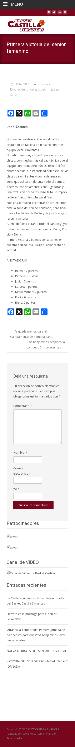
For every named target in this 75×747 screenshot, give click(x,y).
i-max (48, 733)
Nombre (20, 452)
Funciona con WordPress (22, 733)
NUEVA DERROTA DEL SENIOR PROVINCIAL (37, 651)
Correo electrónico (22, 470)
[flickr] (60, 14)
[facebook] (49, 14)
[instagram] (65, 14)
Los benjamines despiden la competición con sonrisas (45, 344)
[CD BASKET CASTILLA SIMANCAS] (22, 24)
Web (16, 489)
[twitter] (54, 14)
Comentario (22, 406)
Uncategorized (36, 89)
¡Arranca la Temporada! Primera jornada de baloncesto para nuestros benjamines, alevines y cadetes (36, 635)
